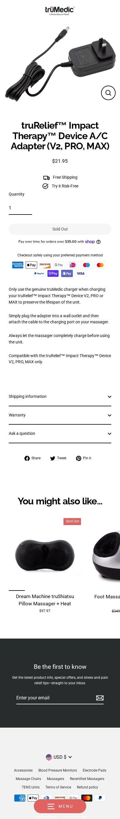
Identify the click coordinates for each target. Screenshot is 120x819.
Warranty (17, 415)
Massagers (55, 779)
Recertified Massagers (87, 779)
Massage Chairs (28, 779)
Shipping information (28, 396)
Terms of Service (58, 787)
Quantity (16, 194)
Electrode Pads (94, 770)
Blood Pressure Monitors (57, 770)
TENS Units (31, 787)
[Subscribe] (99, 698)
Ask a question (22, 433)
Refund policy (87, 787)
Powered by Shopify (75, 817)
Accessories (23, 770)
